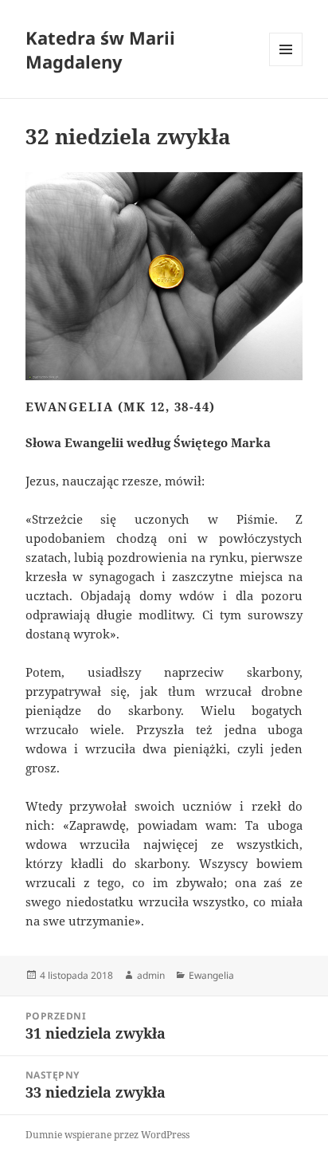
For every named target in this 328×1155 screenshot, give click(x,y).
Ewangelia (211, 975)
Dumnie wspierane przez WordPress (107, 1134)
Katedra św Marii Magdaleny (100, 49)
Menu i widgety (286, 65)
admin (151, 975)
